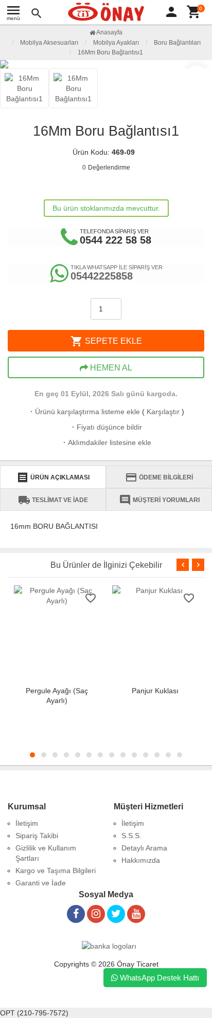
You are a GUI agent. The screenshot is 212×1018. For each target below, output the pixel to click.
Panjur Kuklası (155, 691)
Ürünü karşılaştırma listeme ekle (84, 412)
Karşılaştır (163, 412)
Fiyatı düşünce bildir (106, 427)
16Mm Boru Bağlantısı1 (110, 52)
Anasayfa (108, 32)
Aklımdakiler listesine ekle (106, 442)
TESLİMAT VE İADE (53, 500)
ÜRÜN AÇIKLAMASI (53, 477)
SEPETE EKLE (106, 341)
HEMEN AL (110, 367)
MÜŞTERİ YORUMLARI (159, 500)
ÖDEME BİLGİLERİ (159, 477)
